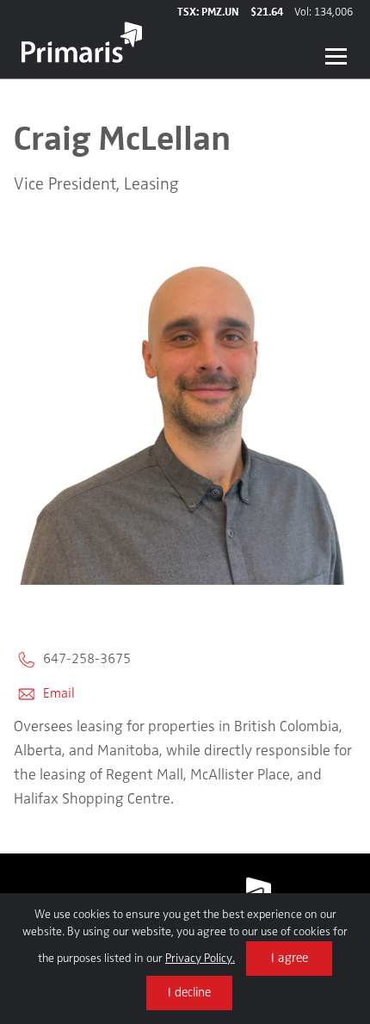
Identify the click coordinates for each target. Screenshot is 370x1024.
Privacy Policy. (200, 959)
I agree (289, 958)
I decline (189, 993)
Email (57, 694)
